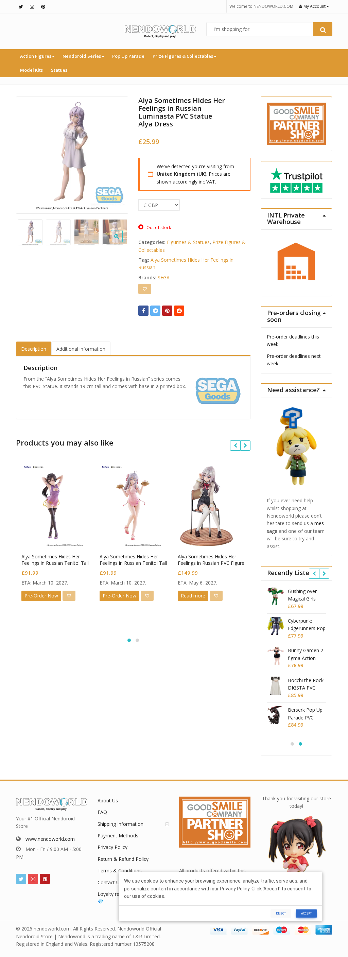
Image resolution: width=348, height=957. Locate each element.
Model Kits (31, 70)
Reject (281, 913)
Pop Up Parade (128, 56)
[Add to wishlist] (144, 289)
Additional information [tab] (80, 349)
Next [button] (116, 154)
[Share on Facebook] (143, 311)
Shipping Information (120, 824)
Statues (59, 70)
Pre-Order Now (41, 595)
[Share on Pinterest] (167, 311)
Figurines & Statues (188, 242)
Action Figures (36, 56)
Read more (193, 595)
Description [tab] (33, 349)
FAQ (102, 812)
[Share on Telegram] (155, 311)
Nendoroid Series (82, 56)
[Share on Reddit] (179, 311)
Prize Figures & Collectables (183, 56)
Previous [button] (28, 154)
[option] (72, 155)
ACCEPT (306, 913)
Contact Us (110, 882)
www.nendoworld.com (50, 839)
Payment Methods (118, 835)
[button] (122, 242)
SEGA (164, 277)
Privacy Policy (112, 847)
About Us (108, 800)
